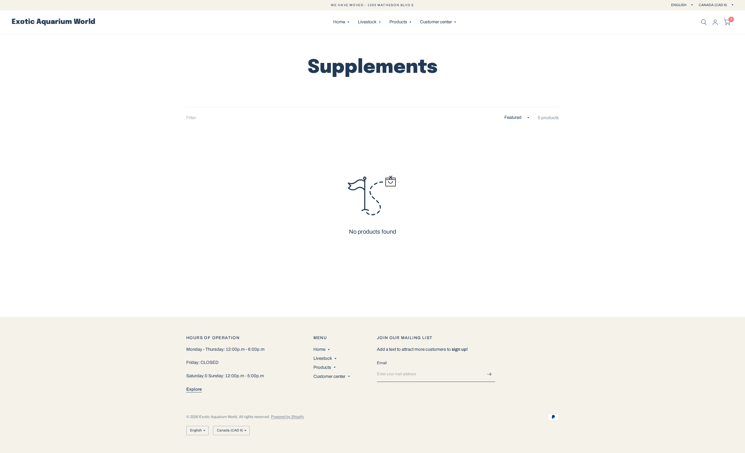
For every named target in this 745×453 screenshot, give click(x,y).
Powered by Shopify (287, 417)
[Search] (703, 22)
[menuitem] (341, 22)
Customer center (436, 22)
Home (339, 22)
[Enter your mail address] (489, 374)
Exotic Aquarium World (53, 22)
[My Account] (715, 22)
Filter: (191, 117)
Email (382, 363)
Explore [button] (194, 389)
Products (398, 22)
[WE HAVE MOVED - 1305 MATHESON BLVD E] (372, 5)
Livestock (367, 22)
